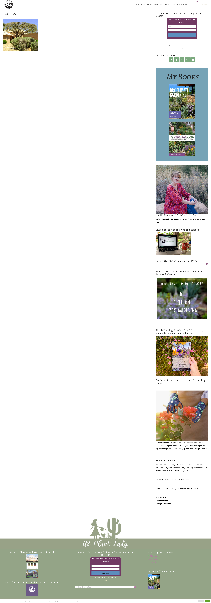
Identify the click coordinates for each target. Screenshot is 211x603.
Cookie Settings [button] (201, 601)
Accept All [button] (207, 601)
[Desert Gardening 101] (32, 566)
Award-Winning (160, 571)
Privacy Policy (182, 48)
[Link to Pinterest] (202, 4)
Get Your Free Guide (105, 573)
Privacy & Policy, (162, 480)
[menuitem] (137, 4)
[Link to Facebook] (201, 4)
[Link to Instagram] (204, 4)
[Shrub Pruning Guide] (32, 574)
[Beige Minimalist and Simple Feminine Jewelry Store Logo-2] (32, 590)
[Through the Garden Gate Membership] (32, 558)
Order (151, 553)
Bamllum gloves (165, 448)
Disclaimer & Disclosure (179, 480)
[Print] (8, 4)
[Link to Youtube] (206, 4)
